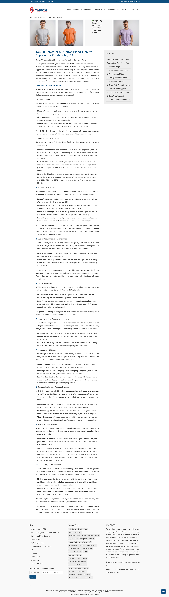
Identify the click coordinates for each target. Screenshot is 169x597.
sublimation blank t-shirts (77, 535)
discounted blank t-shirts (77, 565)
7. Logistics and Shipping (116, 89)
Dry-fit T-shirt (73, 539)
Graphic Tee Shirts (74, 548)
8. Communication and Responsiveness (122, 92)
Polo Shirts (72, 529)
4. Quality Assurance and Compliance (121, 78)
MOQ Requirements (38, 543)
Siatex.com (115, 529)
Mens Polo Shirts (74, 578)
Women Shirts (91, 545)
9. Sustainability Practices (116, 96)
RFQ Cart (34, 553)
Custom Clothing (94, 535)
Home (69, 9)
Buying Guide (100, 9)
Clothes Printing (37, 563)
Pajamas (87, 574)
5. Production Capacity (115, 81)
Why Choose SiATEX (38, 529)
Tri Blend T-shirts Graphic (77, 571)
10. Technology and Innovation (118, 100)
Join (33, 577)
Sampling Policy (36, 539)
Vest (85, 552)
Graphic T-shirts (87, 539)
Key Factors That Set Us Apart (118, 63)
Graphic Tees (82, 529)
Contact (132, 9)
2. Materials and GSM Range (117, 70)
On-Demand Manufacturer (40, 536)
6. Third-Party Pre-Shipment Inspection (122, 85)
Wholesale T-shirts (74, 555)
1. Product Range (113, 67)
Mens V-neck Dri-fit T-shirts (78, 568)
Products (76, 10)
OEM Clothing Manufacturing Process (45, 533)
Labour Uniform (87, 578)
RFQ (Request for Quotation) (41, 546)
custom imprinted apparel (77, 561)
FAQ (32, 550)
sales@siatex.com (135, 1)
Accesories (35, 560)
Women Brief (86, 542)
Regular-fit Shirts (74, 542)
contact (134, 562)
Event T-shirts (88, 548)
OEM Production (87, 10)
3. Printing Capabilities (115, 74)
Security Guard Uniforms (76, 545)
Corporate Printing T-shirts (77, 558)
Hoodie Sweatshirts (75, 552)
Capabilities (111, 9)
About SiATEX (122, 9)
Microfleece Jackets (75, 574)
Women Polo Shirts (74, 532)
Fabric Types (35, 557)
